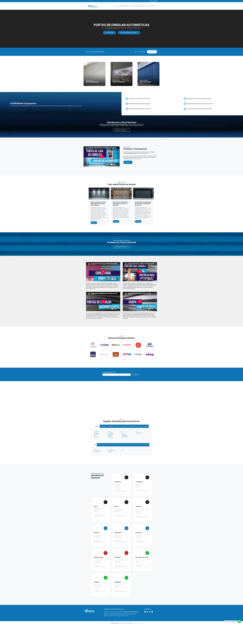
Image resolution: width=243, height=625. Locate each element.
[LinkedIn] (154, 1)
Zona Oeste (110, 426)
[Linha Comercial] (122, 74)
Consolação (110, 432)
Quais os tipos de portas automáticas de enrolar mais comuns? (98, 203)
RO (111, 444)
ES (138, 444)
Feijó (123, 450)
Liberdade (110, 436)
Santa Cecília (124, 435)
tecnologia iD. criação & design (126, 623)
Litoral (140, 426)
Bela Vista (96, 432)
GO (128, 444)
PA (108, 444)
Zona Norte (103, 426)
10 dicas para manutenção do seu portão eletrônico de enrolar (143, 203)
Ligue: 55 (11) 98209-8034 (139, 51)
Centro (97, 426)
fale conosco (151, 51)
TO (114, 444)
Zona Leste (124, 426)
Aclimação (96, 431)
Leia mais (94, 222)
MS (124, 444)
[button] (156, 6)
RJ (134, 444)
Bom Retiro (96, 434)
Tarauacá (110, 451)
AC (95, 444)
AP (105, 444)
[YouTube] (156, 1)
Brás (95, 435)
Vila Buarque (138, 432)
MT (121, 444)
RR (101, 444)
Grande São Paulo (132, 426)
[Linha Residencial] (94, 74)
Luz (122, 431)
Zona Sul (117, 426)
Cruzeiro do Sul (97, 451)
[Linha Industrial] (148, 74)
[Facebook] (150, 1)
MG (131, 444)
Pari (123, 432)
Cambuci (96, 436)
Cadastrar (136, 374)
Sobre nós (127, 162)
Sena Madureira (111, 450)
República (124, 434)
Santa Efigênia (125, 436)
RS (147, 444)
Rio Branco (96, 450)
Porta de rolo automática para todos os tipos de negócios (120, 203)
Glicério (109, 435)
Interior (145, 426)
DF (118, 444)
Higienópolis (110, 434)
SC (144, 444)
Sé (136, 431)
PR (141, 444)
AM (98, 444)
